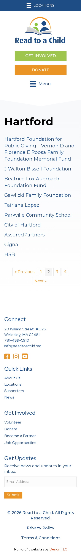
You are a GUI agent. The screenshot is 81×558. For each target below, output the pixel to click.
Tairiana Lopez (21, 205)
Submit (13, 495)
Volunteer (12, 422)
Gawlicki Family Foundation (37, 195)
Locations (12, 384)
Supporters (14, 390)
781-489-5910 (16, 340)
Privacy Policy (40, 528)
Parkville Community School (38, 215)
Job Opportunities (20, 442)
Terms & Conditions (40, 538)
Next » (41, 281)
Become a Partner (20, 435)
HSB (9, 254)
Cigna (11, 244)
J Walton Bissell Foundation (37, 169)
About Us (12, 377)
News (9, 397)
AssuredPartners (24, 235)
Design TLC (58, 549)
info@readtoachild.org (22, 345)
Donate (10, 428)
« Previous (25, 271)
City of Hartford (22, 225)
